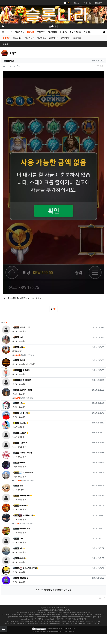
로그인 (77, 3)
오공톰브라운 (27, 515)
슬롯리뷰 (63, 32)
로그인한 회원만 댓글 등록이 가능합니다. (53, 590)
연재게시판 (66, 38)
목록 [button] (101, 66)
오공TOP (23, 443)
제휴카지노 (19, 32)
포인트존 (41, 32)
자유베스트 (41, 38)
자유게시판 (29, 38)
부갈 (21, 347)
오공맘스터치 (24, 327)
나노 (21, 403)
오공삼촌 (26, 370)
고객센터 (87, 32)
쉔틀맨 (22, 462)
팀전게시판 (54, 38)
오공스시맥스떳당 (29, 568)
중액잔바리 (23, 578)
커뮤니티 (31, 32)
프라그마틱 (52, 32)
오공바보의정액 (25, 452)
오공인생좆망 (24, 495)
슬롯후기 (6, 38)
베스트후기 (17, 38)
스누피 (25, 413)
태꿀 (12, 61)
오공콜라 (22, 433)
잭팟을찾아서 (24, 528)
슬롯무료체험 (75, 32)
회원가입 (87, 3)
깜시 (21, 337)
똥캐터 (22, 360)
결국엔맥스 (26, 380)
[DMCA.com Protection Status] (39, 629)
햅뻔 (21, 486)
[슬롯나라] (53, 14)
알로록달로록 (27, 472)
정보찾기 (98, 3)
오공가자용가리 (25, 390)
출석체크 (77, 38)
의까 (21, 538)
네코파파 (22, 505)
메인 (10, 32)
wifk (21, 548)
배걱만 (22, 558)
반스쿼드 (22, 423)
